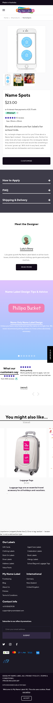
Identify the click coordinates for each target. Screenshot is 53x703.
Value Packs (7, 568)
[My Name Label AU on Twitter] (3, 645)
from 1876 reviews (7, 379)
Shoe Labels (7, 559)
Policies (5, 591)
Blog (4, 583)
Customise (26, 161)
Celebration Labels (34, 551)
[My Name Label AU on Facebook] (17, 645)
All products (15, 18)
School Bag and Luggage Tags (38, 563)
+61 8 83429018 (8, 606)
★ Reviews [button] (50, 354)
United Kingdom (32, 587)
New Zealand (31, 583)
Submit (26, 635)
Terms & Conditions (9, 595)
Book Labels (32, 555)
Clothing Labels (8, 551)
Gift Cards (6, 547)
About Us (6, 587)
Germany (30, 579)
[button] (34, 394)
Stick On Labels (8, 555)
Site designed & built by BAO (14, 685)
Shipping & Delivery (14, 200)
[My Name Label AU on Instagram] (10, 645)
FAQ (5, 190)
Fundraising (6, 579)
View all (26, 422)
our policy (26, 692)
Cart (49, 10)
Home (6, 18)
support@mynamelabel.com (13, 611)
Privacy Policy (32, 676)
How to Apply (11, 180)
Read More (26, 267)
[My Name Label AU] (25, 10)
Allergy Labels (32, 559)
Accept (26, 698)
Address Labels (8, 563)
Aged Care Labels (34, 547)
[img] (9, 376)
